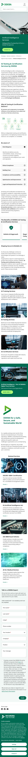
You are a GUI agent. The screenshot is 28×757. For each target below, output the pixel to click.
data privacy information (8, 691)
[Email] (7, 709)
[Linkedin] (2, 709)
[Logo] (7, 4)
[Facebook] (5, 709)
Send (22, 698)
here (19, 662)
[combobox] (14, 632)
